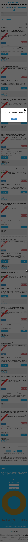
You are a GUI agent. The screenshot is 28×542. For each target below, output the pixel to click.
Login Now (14, 485)
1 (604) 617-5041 (4, 59)
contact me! (8, 474)
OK (14, 118)
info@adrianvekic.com (19, 7)
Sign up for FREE (14, 488)
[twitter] (14, 10)
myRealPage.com (14, 531)
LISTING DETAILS (4, 54)
